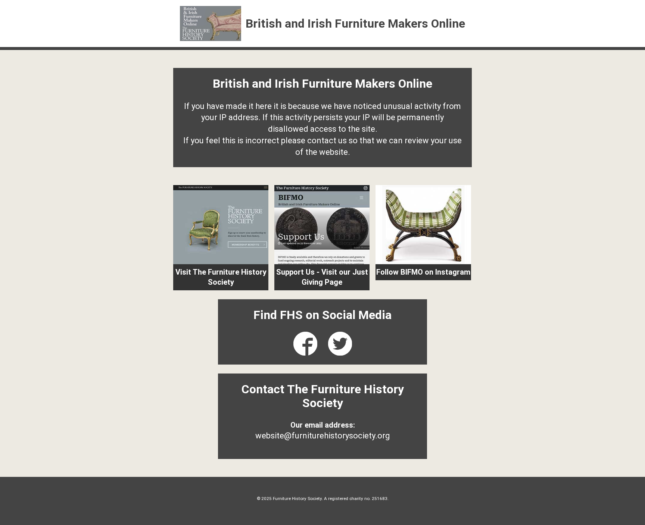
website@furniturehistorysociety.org (322, 435)
